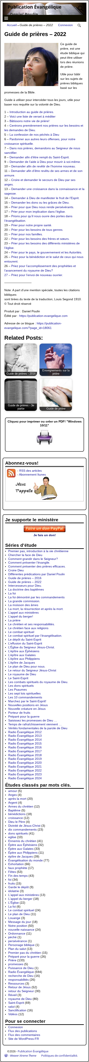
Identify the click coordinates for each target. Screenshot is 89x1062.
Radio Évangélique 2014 (25, 739)
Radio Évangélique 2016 (25, 747)
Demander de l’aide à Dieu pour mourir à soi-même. (45, 161)
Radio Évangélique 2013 (25, 735)
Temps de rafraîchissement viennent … (35, 724)
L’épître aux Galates (22, 655)
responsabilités (18, 979)
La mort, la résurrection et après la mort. (36, 609)
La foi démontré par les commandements (36, 597)
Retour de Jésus (19, 987)
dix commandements (22, 829)
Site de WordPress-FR (23, 1038)
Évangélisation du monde (25, 860)
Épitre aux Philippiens (23, 852)
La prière (14, 620)
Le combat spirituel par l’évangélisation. (35, 635)
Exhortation (16, 864)
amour (12, 791)
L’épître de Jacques (21, 662)
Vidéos (12, 1014)
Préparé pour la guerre (24, 716)
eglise (12, 837)
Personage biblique (21, 945)
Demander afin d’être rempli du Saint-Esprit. (40, 157)
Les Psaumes (17, 689)
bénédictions (16, 814)
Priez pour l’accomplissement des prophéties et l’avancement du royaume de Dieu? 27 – (40, 270)
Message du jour (19, 922)
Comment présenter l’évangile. (29, 562)
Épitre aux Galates (20, 848)
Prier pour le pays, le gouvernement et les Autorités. (46, 252)
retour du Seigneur (21, 991)
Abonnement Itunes (32, 474)
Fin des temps (18, 875)
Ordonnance (16, 933)
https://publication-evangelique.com (43, 315)
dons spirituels (18, 833)
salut (11, 1006)
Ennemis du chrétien (22, 841)
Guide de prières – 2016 (24, 578)
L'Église (13, 902)
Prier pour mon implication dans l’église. (38, 211)
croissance (15, 818)
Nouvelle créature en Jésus (27, 708)
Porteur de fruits (19, 712)
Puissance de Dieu (21, 968)
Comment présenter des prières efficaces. (37, 566)
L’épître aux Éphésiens (23, 651)
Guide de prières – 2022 (24, 582)
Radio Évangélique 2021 (25, 766)
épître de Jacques (20, 856)
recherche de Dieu (20, 975)
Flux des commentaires (24, 1035)
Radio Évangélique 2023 (25, 774)
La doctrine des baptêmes (26, 589)
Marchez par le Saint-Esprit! (27, 701)
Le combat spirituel (21, 632)
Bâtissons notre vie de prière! (29, 121)
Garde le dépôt (18, 887)
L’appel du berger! (20, 616)
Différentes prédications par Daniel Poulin (36, 574)
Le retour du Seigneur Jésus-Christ (32, 670)
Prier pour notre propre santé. (31, 225)
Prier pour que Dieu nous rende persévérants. (42, 207)
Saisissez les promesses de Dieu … (32, 720)
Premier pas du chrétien (24, 952)
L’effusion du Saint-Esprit (25, 643)
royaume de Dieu (20, 999)
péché (12, 937)
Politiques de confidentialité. (59, 1055)
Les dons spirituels (21, 685)
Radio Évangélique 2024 (25, 778)
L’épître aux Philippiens (24, 658)
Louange (14, 918)
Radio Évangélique (21, 972)
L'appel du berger (20, 898)
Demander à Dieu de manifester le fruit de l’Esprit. (45, 198)
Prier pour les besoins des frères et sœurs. (40, 238)
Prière (12, 960)
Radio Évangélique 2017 (25, 751)
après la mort (17, 798)
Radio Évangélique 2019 (25, 758)
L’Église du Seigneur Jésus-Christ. (31, 647)
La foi (12, 593)
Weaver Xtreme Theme (23, 1055)
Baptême (14, 810)
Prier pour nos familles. (27, 234)
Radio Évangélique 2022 (25, 770)
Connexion (65, 25)
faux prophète (17, 868)
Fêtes (12, 871)
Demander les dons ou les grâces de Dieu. (40, 202)
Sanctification (17, 1010)
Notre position (17, 925)
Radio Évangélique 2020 (25, 762)
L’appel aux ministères (23, 612)
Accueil (12, 25)
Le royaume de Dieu (22, 674)
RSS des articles (30, 470)
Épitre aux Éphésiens (22, 845)
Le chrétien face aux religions (28, 628)
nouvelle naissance (21, 929)
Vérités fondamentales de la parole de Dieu (37, 728)
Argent (12, 802)
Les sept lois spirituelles (24, 693)
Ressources (16, 983)
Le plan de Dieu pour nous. (26, 666)
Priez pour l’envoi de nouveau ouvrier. (37, 275)
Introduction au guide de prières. (32, 112)
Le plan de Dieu (19, 914)
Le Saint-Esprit (18, 678)
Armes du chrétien (20, 806)
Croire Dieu (16, 570)
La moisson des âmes (23, 605)
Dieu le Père (16, 821)
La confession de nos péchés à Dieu (34, 134)
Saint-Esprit (16, 1002)
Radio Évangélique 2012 (25, 732)
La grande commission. (24, 601)
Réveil (12, 995)
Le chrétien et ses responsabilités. (31, 624)
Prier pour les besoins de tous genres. (37, 229)
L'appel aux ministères (23, 895)
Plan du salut (17, 948)
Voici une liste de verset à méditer (33, 116)
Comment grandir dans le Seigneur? (33, 559)
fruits (11, 883)
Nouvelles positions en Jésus (28, 705)
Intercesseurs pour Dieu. (25, 585)
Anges (12, 794)
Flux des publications (22, 1031)
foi (9, 879)
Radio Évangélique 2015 (25, 743)
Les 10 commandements (25, 697)
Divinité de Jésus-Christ (24, 825)
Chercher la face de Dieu (25, 555)
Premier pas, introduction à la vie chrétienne (38, 551)
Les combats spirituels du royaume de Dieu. (38, 682)
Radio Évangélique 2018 (25, 755)
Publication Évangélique (34, 7)
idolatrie (13, 891)
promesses (15, 964)
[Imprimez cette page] (44, 445)
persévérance (17, 941)
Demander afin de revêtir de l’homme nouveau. (43, 166)
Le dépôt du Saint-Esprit (24, 639)
